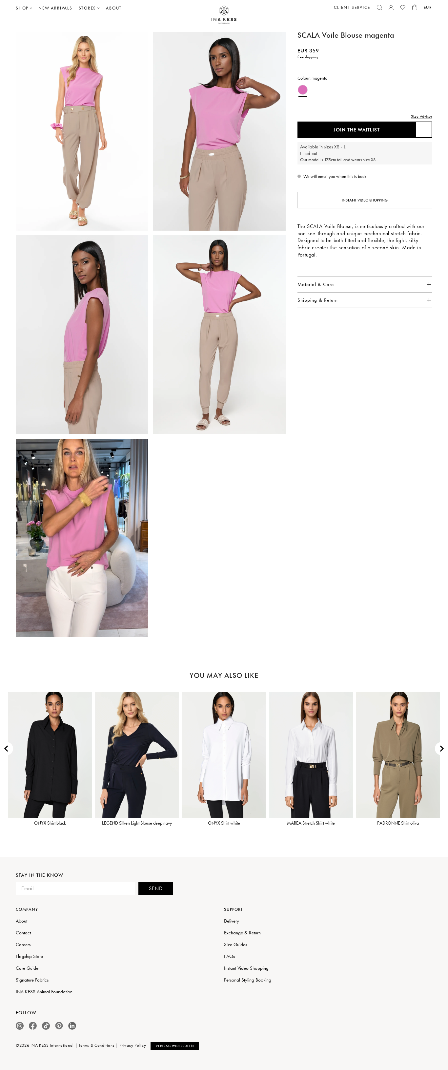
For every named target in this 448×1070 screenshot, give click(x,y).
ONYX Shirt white (224, 823)
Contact (23, 932)
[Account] (391, 7)
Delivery (231, 921)
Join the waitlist (357, 129)
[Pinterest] (59, 1025)
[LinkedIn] (72, 1026)
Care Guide (27, 968)
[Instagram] (20, 1026)
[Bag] (415, 7)
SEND (156, 888)
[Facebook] (33, 1026)
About (21, 921)
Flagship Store (29, 956)
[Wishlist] (403, 7)
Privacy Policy (132, 1045)
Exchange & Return (242, 932)
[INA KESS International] (224, 15)
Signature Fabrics (32, 980)
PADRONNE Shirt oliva (398, 823)
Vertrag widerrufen (175, 1046)
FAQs (229, 956)
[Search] (379, 7)
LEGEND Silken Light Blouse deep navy (137, 823)
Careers (23, 944)
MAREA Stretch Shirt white (311, 823)
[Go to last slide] (6, 748)
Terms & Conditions (97, 1045)
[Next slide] (441, 748)
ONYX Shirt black (50, 823)
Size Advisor (421, 116)
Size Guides (235, 944)
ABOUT (114, 8)
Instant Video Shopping (365, 200)
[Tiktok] (46, 1026)
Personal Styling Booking (247, 980)
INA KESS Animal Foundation (44, 991)
